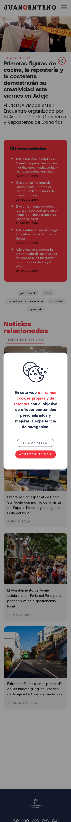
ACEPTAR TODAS (35, 454)
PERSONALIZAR (35, 443)
